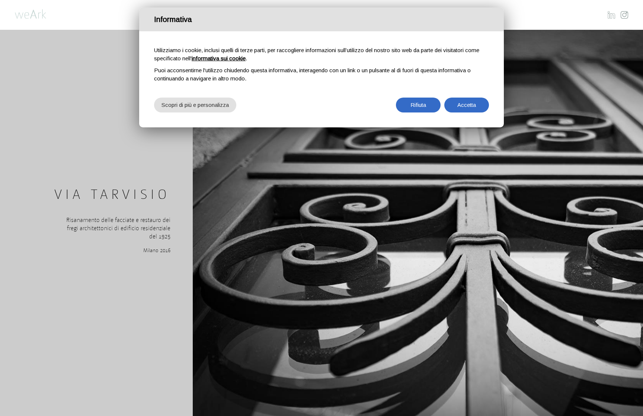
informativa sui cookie (219, 58)
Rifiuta (418, 105)
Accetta (466, 105)
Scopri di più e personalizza (195, 105)
